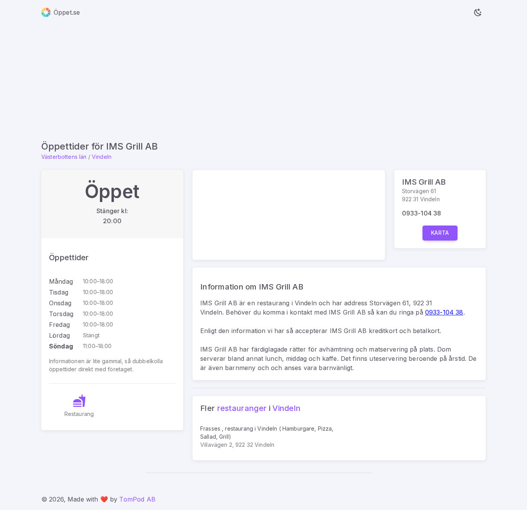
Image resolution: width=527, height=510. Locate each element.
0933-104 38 (421, 213)
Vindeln (101, 156)
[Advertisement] (263, 82)
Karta (440, 232)
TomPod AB (137, 499)
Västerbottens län (64, 156)
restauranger (242, 408)
